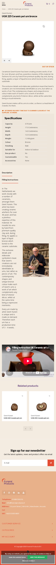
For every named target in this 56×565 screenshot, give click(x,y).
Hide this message (37, 557)
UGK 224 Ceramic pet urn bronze (13, 418)
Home (3, 9)
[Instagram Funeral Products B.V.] (9, 492)
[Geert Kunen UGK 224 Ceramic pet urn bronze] (14, 404)
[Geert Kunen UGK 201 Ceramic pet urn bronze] (41, 404)
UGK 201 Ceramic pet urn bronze (40, 418)
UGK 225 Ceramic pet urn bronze (18, 9)
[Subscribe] (51, 463)
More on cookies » (28, 561)
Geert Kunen (7, 13)
